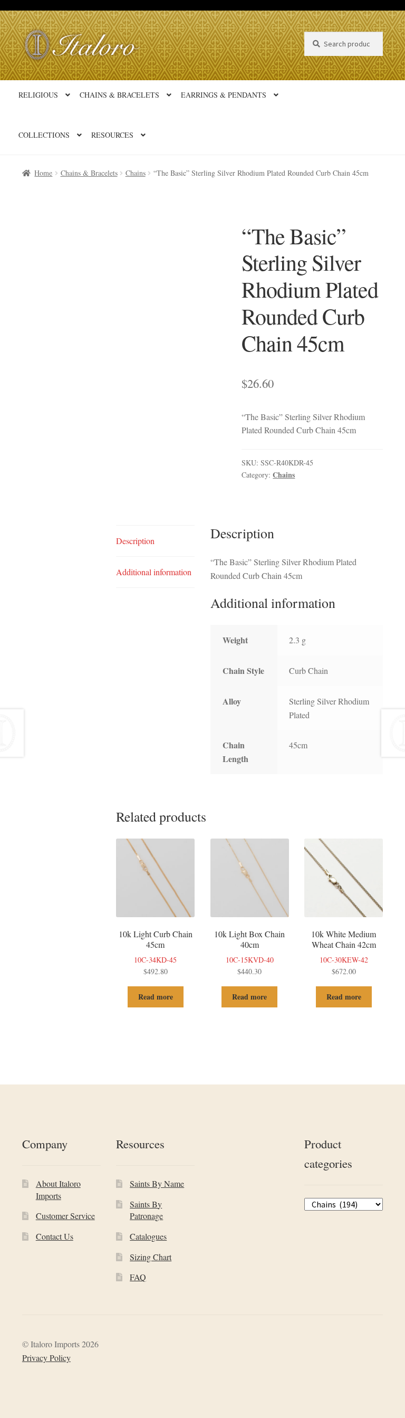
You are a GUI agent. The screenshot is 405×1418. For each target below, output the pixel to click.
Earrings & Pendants (223, 95)
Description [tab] (135, 540)
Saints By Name (157, 1183)
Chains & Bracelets (119, 95)
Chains (136, 173)
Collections (44, 135)
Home (43, 173)
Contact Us (54, 1236)
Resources (112, 135)
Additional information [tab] (153, 571)
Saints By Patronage (146, 1210)
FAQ (138, 1276)
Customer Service (65, 1215)
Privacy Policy (46, 1357)
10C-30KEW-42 (343, 952)
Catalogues (148, 1236)
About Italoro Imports (58, 1189)
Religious (38, 95)
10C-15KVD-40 (249, 952)
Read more (155, 996)
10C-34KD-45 (155, 952)
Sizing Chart (150, 1256)
